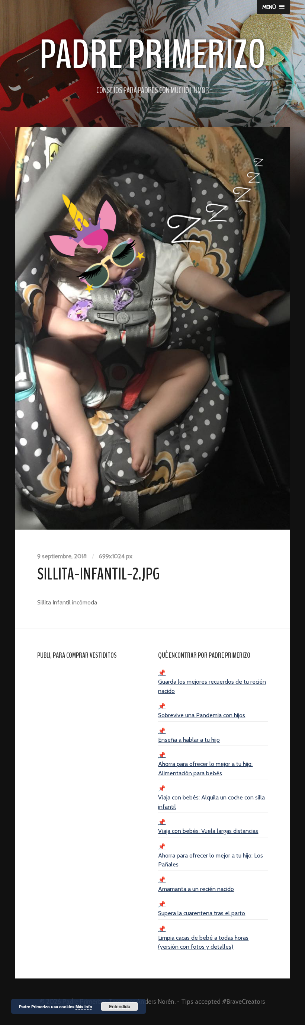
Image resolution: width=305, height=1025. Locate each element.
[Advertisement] (92, 713)
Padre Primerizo (152, 55)
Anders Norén (155, 1001)
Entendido (119, 1006)
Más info (84, 1006)
